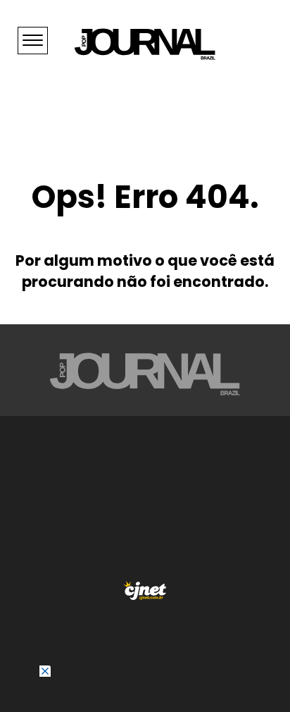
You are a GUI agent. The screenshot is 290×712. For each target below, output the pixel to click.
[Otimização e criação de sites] (145, 590)
